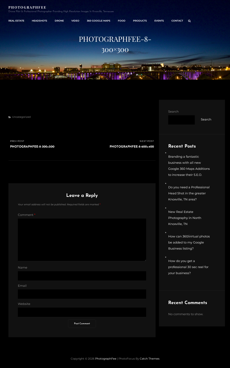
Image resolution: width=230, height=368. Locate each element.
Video (75, 20)
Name (22, 267)
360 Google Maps (98, 20)
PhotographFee (27, 7)
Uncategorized (21, 116)
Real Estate (16, 20)
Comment (26, 215)
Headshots (39, 20)
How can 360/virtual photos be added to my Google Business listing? (189, 242)
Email (22, 286)
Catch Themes (149, 358)
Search (173, 111)
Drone (59, 20)
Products (140, 20)
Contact (177, 20)
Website (24, 304)
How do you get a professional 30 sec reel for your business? (188, 267)
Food (121, 20)
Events (159, 20)
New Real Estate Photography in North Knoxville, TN (184, 218)
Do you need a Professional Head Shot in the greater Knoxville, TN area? (189, 193)
